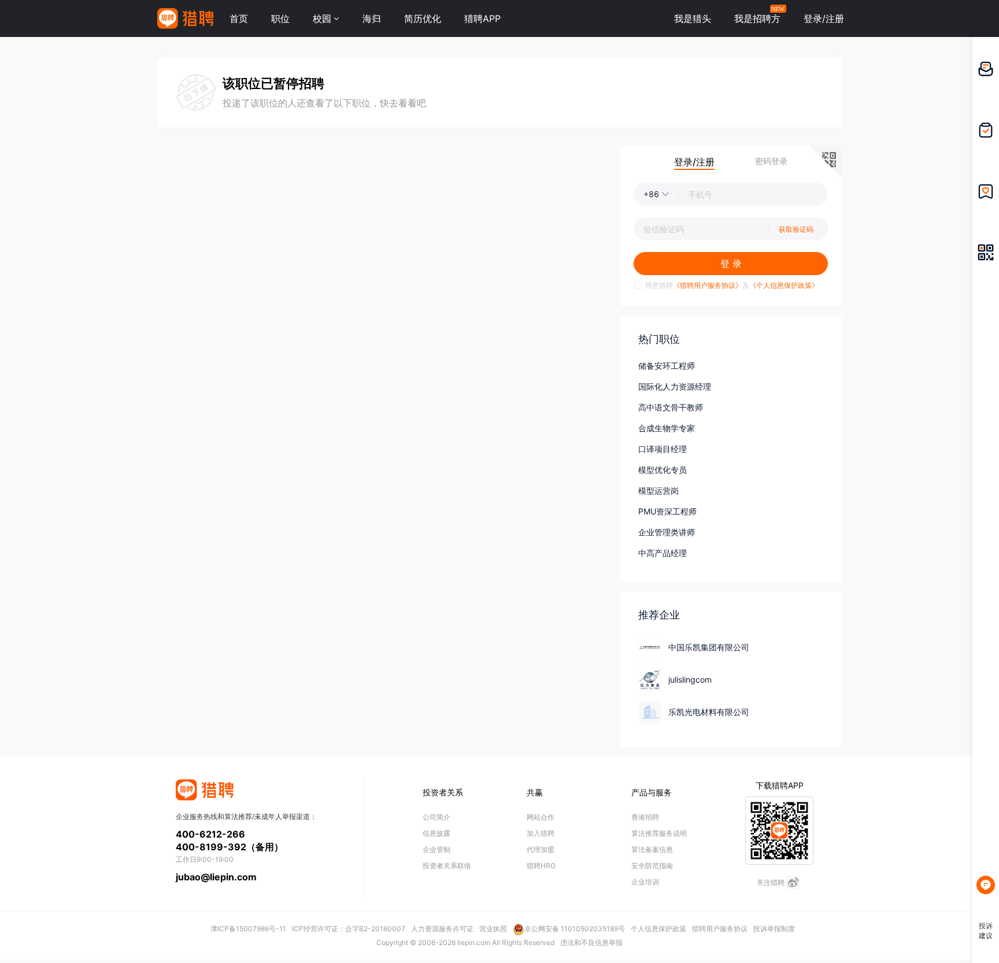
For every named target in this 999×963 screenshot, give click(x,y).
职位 (280, 18)
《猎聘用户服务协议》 (707, 285)
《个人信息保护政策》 (784, 285)
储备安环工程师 (666, 366)
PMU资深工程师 (667, 511)
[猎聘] (185, 18)
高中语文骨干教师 (670, 407)
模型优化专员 (662, 470)
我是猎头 (692, 18)
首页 (239, 18)
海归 (371, 18)
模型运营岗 (658, 490)
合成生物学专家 (666, 428)
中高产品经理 (662, 553)
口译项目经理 (662, 449)
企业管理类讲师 (666, 532)
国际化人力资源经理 (674, 386)
